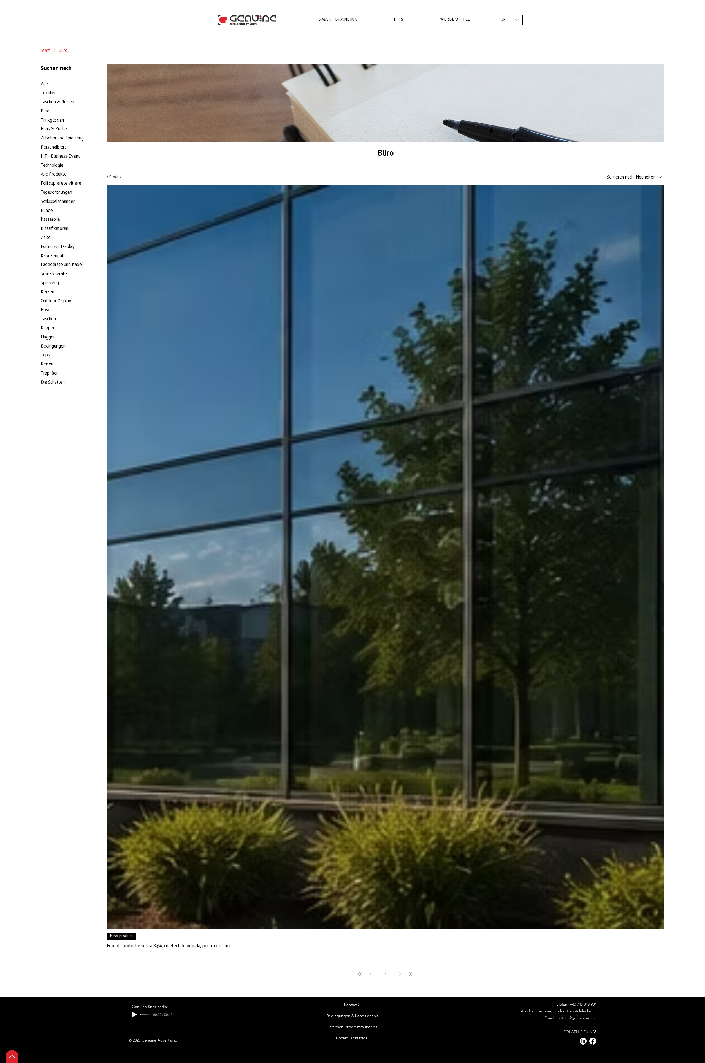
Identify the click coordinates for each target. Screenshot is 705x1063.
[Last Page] (411, 973)
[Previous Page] (371, 973)
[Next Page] (400, 973)
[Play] (134, 1014)
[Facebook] (592, 1041)
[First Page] (360, 973)
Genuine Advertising (160, 1040)
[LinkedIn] (583, 1041)
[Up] (12, 1056)
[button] (338, 20)
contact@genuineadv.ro (576, 1017)
